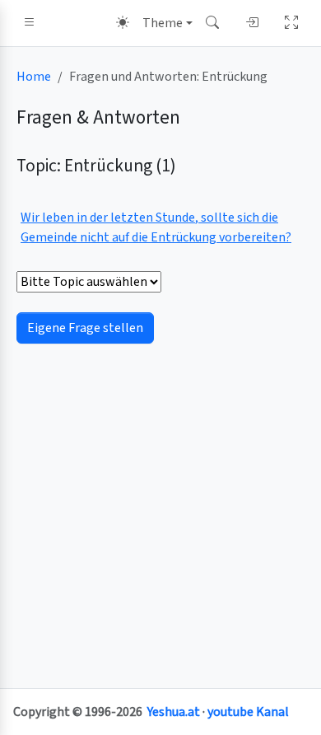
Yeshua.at (173, 712)
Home (33, 77)
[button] (29, 23)
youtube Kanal (248, 712)
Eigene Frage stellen (85, 328)
